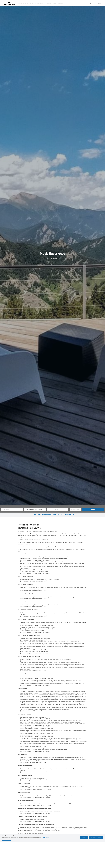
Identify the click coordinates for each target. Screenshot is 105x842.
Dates (26, 507)
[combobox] (35, 509)
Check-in (94, 3)
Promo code (73, 507)
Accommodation (6, 507)
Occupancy (50, 507)
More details (46, 837)
